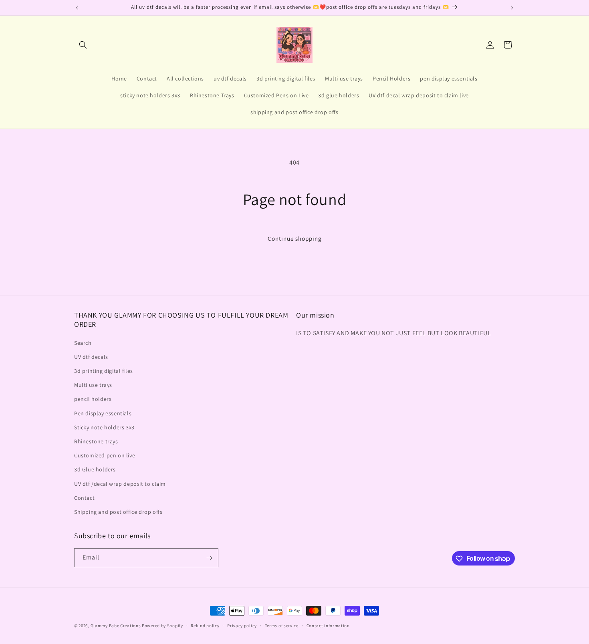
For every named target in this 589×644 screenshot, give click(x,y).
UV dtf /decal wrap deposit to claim (120, 483)
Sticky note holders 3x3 (104, 427)
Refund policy (205, 625)
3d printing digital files (103, 370)
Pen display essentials (102, 413)
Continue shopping (295, 238)
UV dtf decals (91, 356)
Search (83, 342)
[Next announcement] (512, 7)
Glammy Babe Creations (116, 625)
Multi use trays (93, 384)
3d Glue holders (95, 469)
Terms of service (282, 625)
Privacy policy (242, 625)
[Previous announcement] (77, 7)
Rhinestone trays (96, 441)
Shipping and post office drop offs (118, 511)
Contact (84, 497)
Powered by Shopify (162, 625)
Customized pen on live (104, 455)
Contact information (328, 625)
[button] (83, 45)
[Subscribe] (209, 558)
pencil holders (92, 399)
